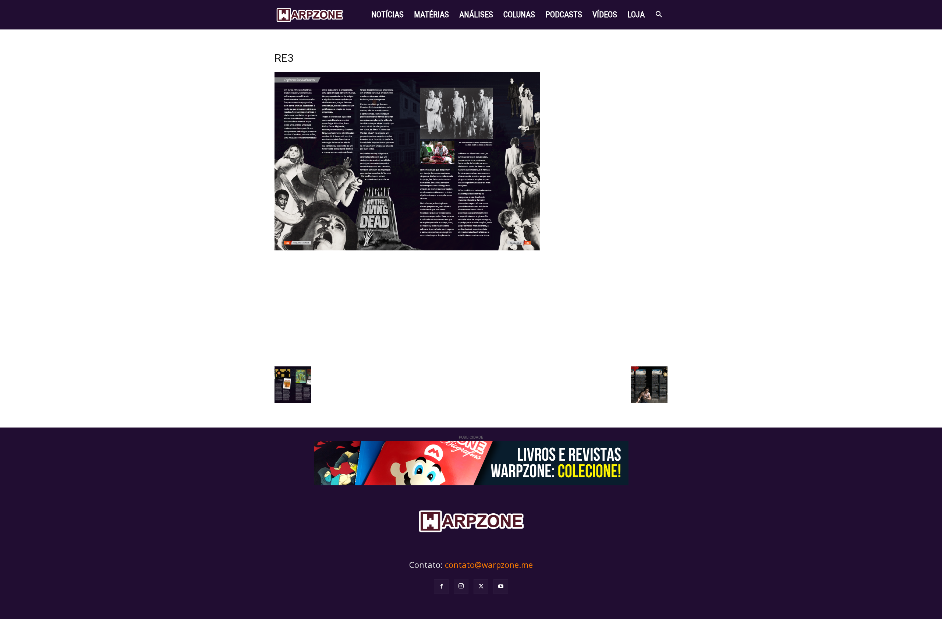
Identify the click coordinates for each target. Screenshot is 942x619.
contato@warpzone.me (489, 564)
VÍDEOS (604, 14)
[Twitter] (481, 586)
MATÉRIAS (431, 14)
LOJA (636, 14)
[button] (658, 15)
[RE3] (407, 248)
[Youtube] (500, 586)
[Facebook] (441, 586)
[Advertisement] (471, 307)
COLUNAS (519, 14)
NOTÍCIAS (387, 14)
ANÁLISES (476, 14)
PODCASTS (563, 14)
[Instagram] (461, 586)
